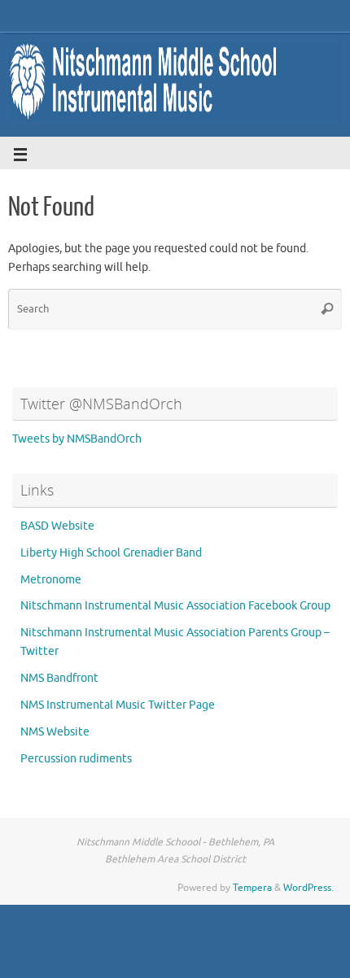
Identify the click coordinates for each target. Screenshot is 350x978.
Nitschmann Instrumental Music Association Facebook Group (175, 606)
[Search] (327, 309)
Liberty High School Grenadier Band (111, 553)
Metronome (50, 580)
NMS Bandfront (59, 678)
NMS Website (55, 732)
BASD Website (57, 526)
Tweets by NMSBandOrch (77, 439)
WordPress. (308, 887)
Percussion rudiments (76, 759)
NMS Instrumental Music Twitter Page (117, 705)
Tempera (252, 887)
